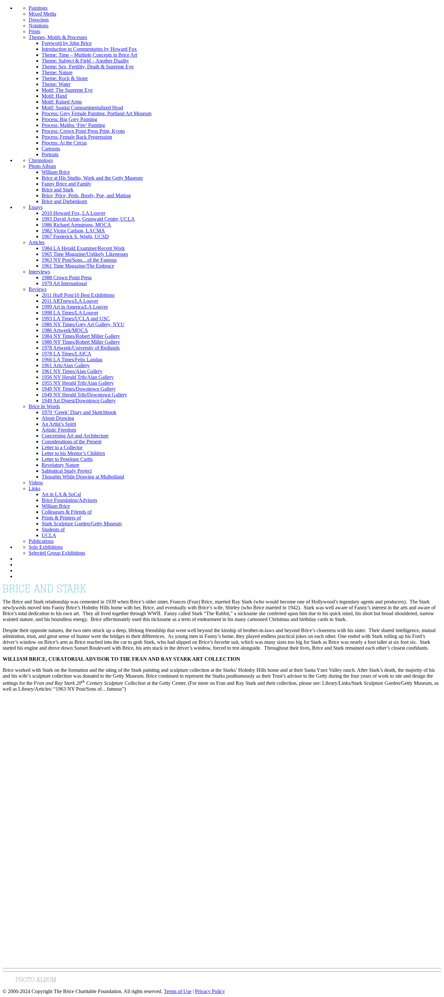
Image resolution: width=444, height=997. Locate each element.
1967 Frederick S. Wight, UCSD (75, 236)
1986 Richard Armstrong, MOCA (76, 225)
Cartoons (51, 148)
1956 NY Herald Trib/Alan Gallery (78, 377)
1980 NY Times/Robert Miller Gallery (81, 342)
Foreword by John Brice (67, 43)
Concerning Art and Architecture (75, 435)
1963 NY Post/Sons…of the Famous (79, 260)
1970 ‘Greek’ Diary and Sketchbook (79, 412)
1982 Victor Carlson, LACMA (73, 230)
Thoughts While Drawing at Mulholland (83, 476)
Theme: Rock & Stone (65, 78)
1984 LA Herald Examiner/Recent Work (83, 248)
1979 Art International (64, 283)
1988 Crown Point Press (67, 277)
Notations (38, 25)
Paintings (38, 8)
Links (34, 488)
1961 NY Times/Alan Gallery (72, 371)
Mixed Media (42, 14)
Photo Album (42, 166)
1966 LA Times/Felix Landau (72, 359)
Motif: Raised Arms (62, 101)
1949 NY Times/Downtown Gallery (79, 389)
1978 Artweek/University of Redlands (81, 348)
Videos (36, 482)
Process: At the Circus (64, 142)
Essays (36, 207)
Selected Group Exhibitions (57, 553)
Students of (53, 529)
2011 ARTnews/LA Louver (70, 301)
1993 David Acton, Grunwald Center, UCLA (88, 219)
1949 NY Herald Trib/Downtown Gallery (84, 394)
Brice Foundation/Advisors (69, 500)
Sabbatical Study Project (67, 471)
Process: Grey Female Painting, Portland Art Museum (96, 113)
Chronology (41, 160)
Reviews (37, 289)
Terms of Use (177, 991)
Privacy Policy (210, 991)
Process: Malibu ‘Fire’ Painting (73, 125)
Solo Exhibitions (46, 547)
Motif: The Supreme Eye (67, 90)
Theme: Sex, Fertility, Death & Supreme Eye (88, 66)
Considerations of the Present (71, 441)
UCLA (49, 535)
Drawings (39, 19)
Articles (37, 242)
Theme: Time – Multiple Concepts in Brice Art (89, 55)
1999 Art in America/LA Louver (75, 307)
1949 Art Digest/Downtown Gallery (79, 400)
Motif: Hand (54, 96)
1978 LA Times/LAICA (66, 353)
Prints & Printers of (61, 517)
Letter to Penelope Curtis (67, 459)
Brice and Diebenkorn (64, 201)
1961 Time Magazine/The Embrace (78, 266)
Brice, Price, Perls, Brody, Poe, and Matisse (86, 195)
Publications (41, 541)
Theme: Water (56, 84)
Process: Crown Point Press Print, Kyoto (83, 131)
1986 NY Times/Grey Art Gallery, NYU (83, 324)
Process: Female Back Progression (77, 137)
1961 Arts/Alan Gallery (66, 365)
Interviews (39, 271)
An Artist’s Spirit (59, 424)
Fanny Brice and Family (66, 184)
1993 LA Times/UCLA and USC (76, 318)
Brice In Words (44, 406)
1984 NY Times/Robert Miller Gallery (81, 336)
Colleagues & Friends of (67, 512)
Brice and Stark (57, 189)
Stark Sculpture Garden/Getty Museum (82, 523)
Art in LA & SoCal (61, 494)
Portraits (50, 154)
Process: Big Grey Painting (69, 119)
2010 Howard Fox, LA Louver (73, 213)
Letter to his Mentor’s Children (73, 453)
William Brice (56, 172)
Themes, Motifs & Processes (58, 37)
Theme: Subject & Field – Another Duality (85, 60)
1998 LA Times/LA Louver (70, 312)
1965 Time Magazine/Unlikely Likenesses (85, 254)
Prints (34, 31)
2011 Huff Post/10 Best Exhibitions (78, 295)
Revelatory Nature (60, 465)
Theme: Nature (57, 72)
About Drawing (58, 418)
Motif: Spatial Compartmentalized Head (82, 107)
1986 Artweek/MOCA (65, 330)
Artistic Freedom (59, 430)
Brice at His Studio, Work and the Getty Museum (92, 178)
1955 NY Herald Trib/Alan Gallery (78, 383)
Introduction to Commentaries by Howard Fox (89, 49)
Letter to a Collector (62, 447)
